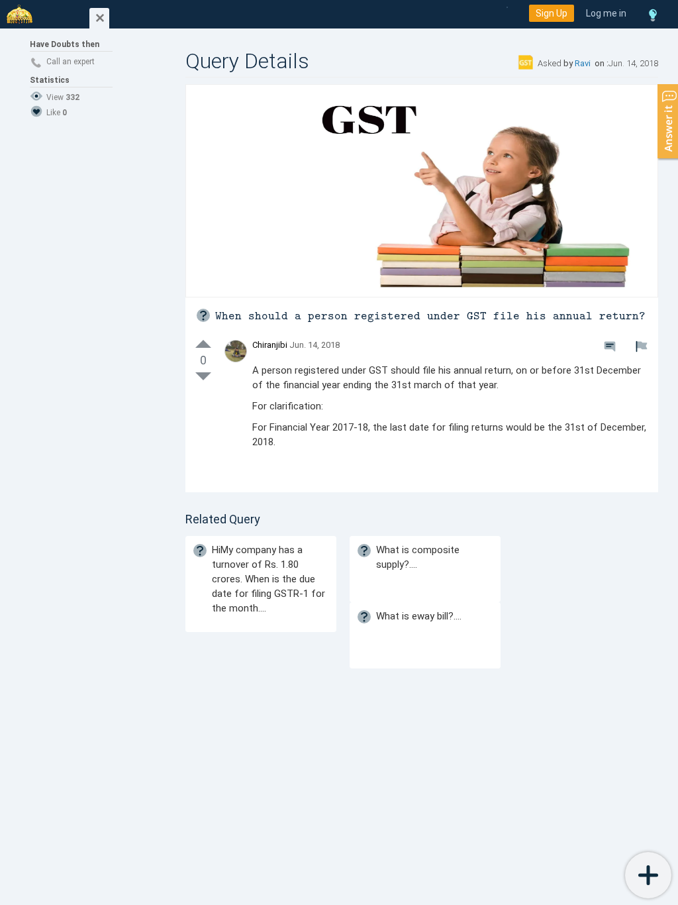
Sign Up (551, 13)
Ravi (584, 63)
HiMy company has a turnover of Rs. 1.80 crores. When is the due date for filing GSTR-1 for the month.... (268, 579)
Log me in (606, 13)
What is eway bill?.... (418, 616)
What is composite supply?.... (418, 557)
